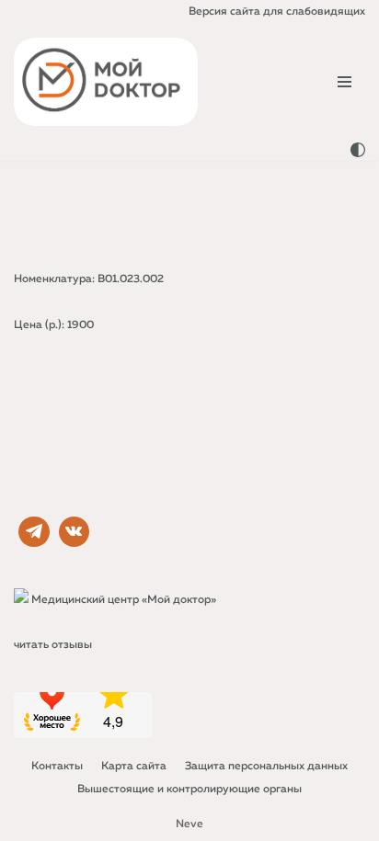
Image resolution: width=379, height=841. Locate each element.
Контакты (57, 766)
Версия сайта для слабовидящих (277, 11)
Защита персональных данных (266, 766)
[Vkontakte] (74, 532)
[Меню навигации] (344, 82)
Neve (189, 824)
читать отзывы (53, 645)
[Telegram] (34, 532)
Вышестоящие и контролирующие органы (189, 789)
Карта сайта (134, 766)
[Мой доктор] (106, 82)
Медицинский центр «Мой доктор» (123, 600)
